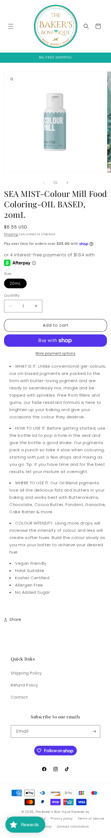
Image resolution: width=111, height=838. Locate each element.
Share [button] (15, 619)
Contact (19, 697)
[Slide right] (67, 183)
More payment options (55, 353)
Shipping (11, 234)
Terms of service (91, 818)
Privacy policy (62, 818)
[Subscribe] (94, 731)
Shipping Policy (26, 673)
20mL (15, 283)
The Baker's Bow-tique (53, 812)
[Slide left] (44, 183)
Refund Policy (24, 685)
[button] (11, 26)
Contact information (73, 826)
